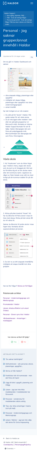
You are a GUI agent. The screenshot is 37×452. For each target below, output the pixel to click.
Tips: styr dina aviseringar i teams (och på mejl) (18, 407)
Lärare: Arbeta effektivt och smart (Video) (16, 309)
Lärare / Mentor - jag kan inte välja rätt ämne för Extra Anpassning (18, 421)
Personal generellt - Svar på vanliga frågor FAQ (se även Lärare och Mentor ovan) (18, 22)
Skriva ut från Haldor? (14, 371)
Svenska (10, 448)
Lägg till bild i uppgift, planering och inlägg (19, 384)
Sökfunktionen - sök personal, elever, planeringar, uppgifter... (19, 365)
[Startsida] (10, 3)
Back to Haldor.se (12, 438)
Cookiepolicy (8, 445)
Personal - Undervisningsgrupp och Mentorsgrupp (16, 299)
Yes (15, 342)
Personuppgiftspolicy (23, 445)
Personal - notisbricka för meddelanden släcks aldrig (15, 400)
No (25, 342)
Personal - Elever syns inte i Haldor (16, 314)
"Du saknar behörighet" (14, 359)
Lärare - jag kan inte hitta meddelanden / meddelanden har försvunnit (18, 392)
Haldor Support (9, 13)
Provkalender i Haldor (11, 304)
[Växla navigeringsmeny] (32, 3)
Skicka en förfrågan (25, 286)
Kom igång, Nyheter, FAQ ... (16, 15)
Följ (32, 57)
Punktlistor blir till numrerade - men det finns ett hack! (19, 377)
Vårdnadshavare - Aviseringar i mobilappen (14, 319)
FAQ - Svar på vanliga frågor (16, 18)
